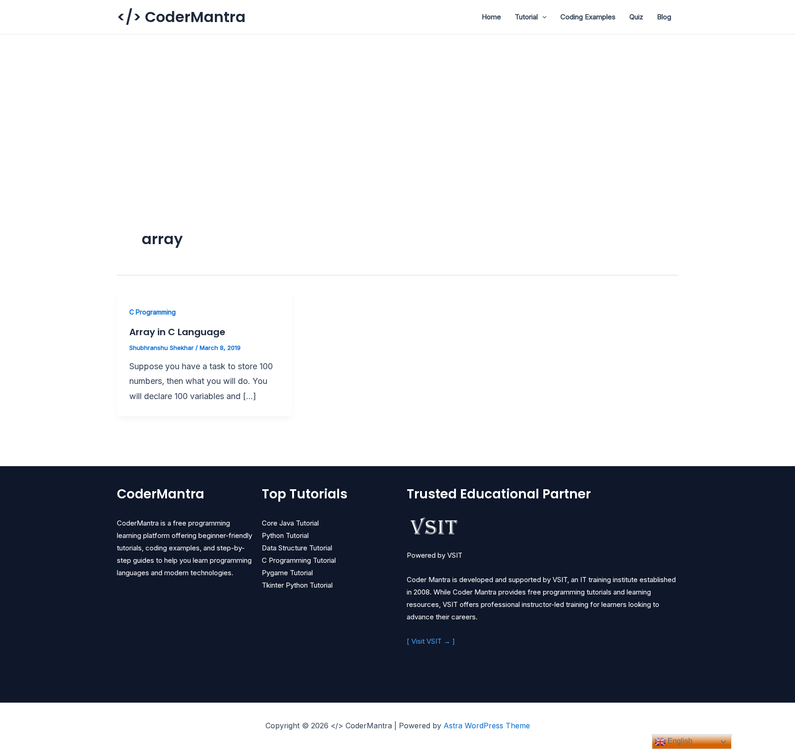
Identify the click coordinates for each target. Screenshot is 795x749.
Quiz (636, 16)
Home (491, 16)
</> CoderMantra (181, 16)
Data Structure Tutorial (297, 547)
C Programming (152, 312)
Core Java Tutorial (290, 523)
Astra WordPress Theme (487, 725)
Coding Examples (588, 16)
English (679, 741)
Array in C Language (177, 332)
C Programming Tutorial (299, 560)
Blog (664, 16)
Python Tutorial (285, 535)
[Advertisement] (397, 103)
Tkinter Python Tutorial (297, 585)
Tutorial (526, 16)
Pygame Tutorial (287, 572)
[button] (542, 17)
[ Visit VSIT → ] (431, 641)
